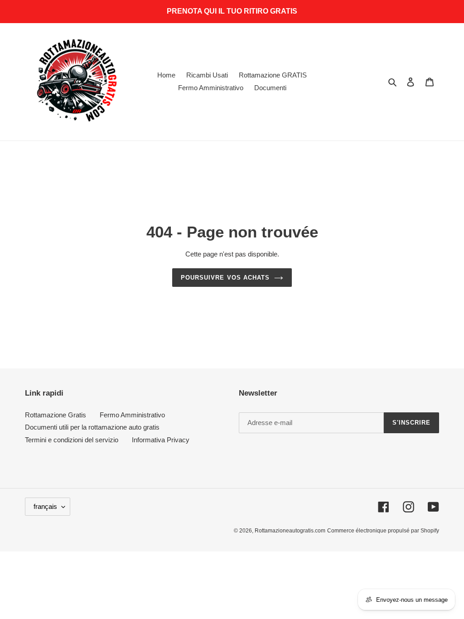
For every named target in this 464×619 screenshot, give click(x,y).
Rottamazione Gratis (55, 415)
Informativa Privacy (160, 440)
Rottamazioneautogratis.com (290, 530)
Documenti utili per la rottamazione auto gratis (92, 427)
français (45, 506)
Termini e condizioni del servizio (71, 440)
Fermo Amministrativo (132, 415)
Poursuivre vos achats (225, 277)
